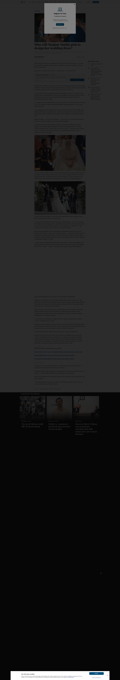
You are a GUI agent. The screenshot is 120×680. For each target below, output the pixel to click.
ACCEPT (96, 673)
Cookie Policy (71, 677)
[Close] (107, 675)
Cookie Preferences (96, 677)
